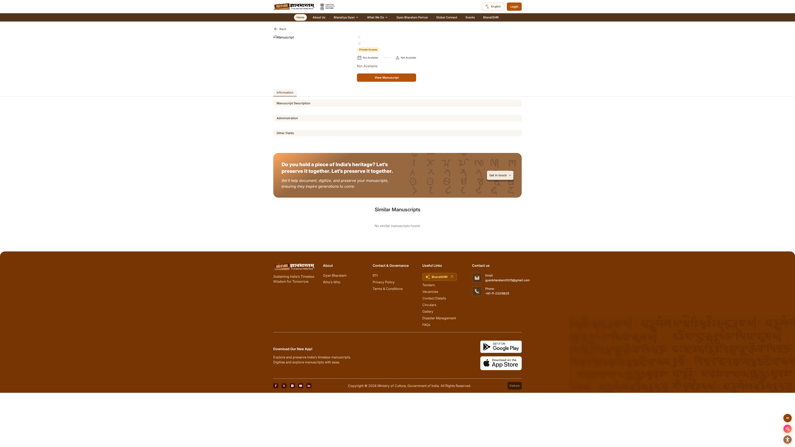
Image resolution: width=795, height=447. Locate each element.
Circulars (429, 305)
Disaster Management (439, 318)
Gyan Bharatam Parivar (412, 17)
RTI (375, 275)
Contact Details (434, 298)
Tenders (428, 285)
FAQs (426, 325)
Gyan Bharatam (335, 275)
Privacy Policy (384, 282)
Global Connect (446, 17)
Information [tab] (285, 92)
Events (470, 17)
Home (300, 17)
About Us (319, 17)
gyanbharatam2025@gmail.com (507, 280)
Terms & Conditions (388, 289)
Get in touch (498, 175)
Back (279, 28)
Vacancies (430, 292)
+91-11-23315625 (497, 293)
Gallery (427, 311)
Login (514, 6)
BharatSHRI (491, 17)
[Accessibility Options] (787, 439)
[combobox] (493, 6)
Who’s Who (332, 282)
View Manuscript (387, 77)
